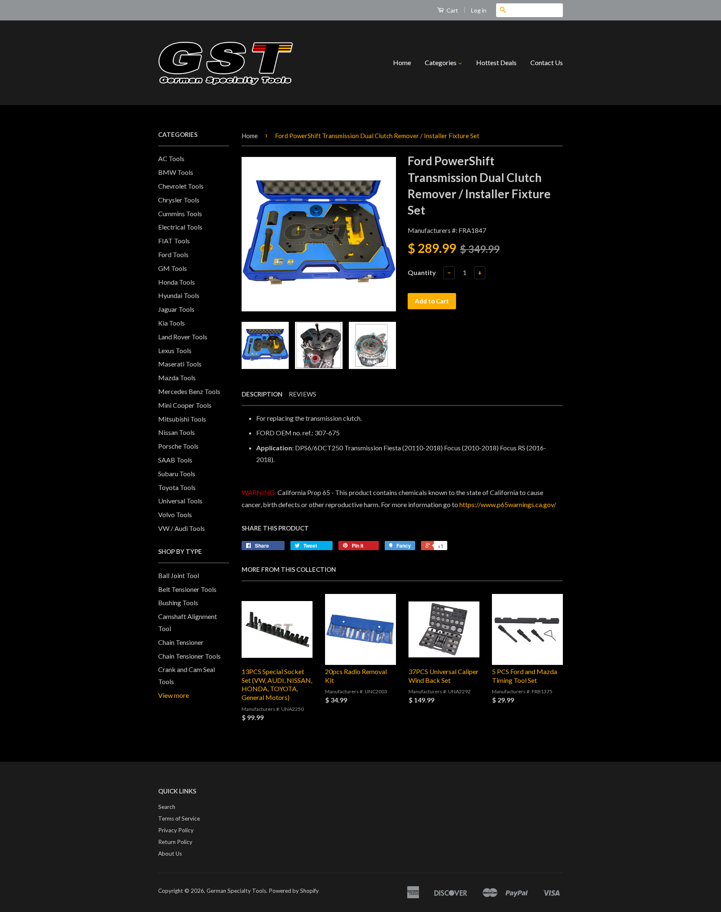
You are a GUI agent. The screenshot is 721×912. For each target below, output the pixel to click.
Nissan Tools (176, 432)
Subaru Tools (176, 473)
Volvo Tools (175, 514)
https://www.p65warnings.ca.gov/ (507, 504)
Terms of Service (179, 818)
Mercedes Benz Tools (189, 391)
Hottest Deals (496, 62)
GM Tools (172, 268)
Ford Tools (173, 254)
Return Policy (175, 842)
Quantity (422, 272)
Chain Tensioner (181, 642)
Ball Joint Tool (178, 575)
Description (262, 394)
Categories (441, 62)
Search (166, 806)
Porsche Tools (178, 446)
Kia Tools (171, 323)
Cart (451, 10)
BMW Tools (175, 172)
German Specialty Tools (236, 890)
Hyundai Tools (178, 295)
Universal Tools (180, 501)
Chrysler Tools (178, 200)
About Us (170, 853)
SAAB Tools (175, 460)
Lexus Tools (175, 350)
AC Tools (171, 158)
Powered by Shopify (294, 890)
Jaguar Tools (176, 309)
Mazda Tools (177, 377)
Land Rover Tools (182, 337)
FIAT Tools (174, 241)
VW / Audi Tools (181, 528)
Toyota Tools (177, 487)
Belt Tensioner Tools (187, 589)
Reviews (302, 394)
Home (402, 62)
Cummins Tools (180, 213)
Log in (479, 10)
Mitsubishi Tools (182, 419)
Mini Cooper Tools (185, 405)
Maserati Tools (180, 364)
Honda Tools (176, 282)
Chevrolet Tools (181, 186)
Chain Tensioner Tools (189, 656)
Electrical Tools (180, 227)
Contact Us (546, 62)
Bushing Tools (178, 602)
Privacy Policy (176, 830)
